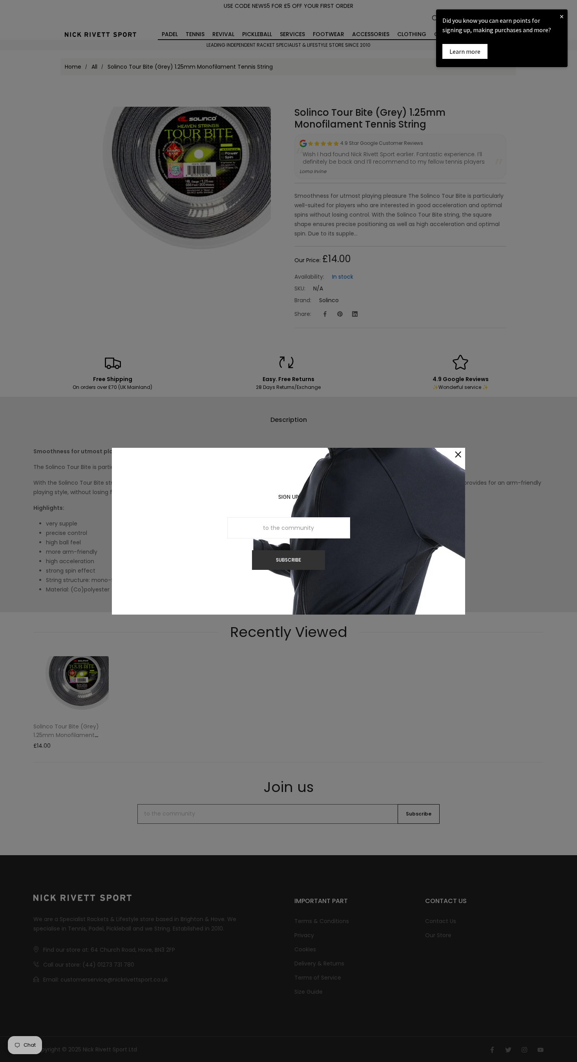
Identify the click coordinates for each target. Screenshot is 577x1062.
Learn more (464, 51)
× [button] (562, 16)
